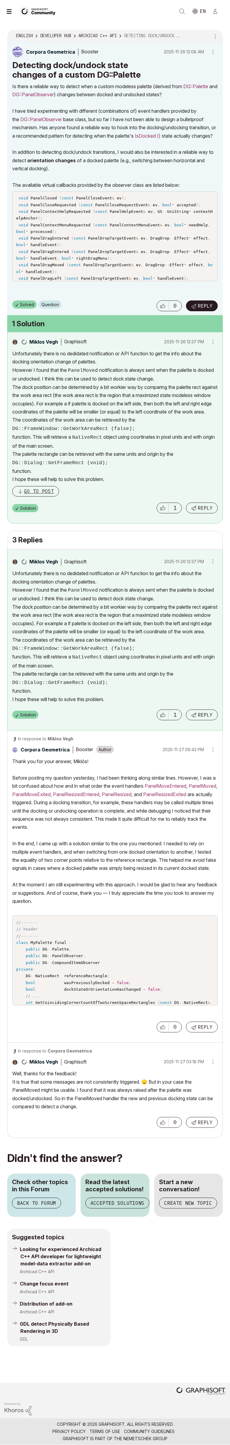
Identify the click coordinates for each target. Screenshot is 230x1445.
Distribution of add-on (46, 1304)
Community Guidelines (149, 1431)
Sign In (218, 11)
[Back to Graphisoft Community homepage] (39, 10)
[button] (162, 306)
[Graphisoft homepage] (201, 1391)
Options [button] (214, 36)
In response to (45, 738)
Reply (205, 306)
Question (50, 304)
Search (182, 11)
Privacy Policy (69, 1431)
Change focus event (44, 1284)
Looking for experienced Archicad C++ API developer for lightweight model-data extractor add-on (60, 1256)
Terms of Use (105, 1431)
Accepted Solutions (117, 1203)
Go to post (39, 491)
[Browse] (11, 11)
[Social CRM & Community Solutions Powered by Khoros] (17, 1408)
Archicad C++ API (37, 1271)
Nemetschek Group (145, 1438)
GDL (24, 1339)
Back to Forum (36, 1203)
